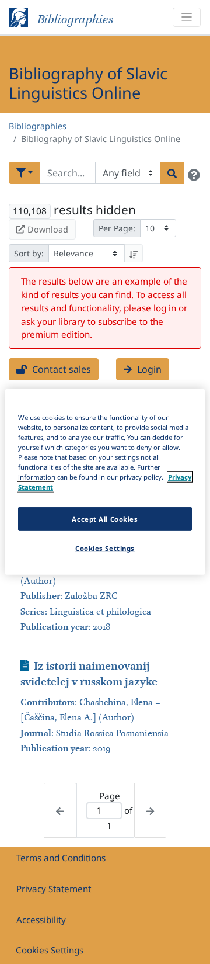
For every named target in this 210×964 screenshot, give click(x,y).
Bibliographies (37, 125)
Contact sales (60, 369)
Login (148, 369)
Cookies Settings (49, 950)
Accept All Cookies (105, 518)
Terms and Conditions (61, 858)
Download (47, 229)
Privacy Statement (53, 888)
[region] (105, 482)
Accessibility (41, 919)
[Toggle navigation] (187, 17)
